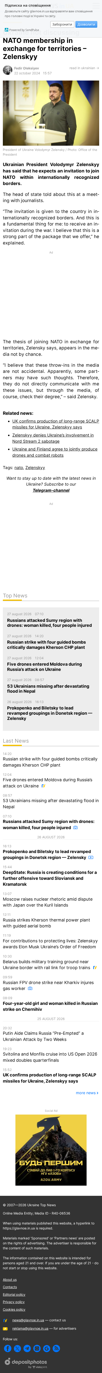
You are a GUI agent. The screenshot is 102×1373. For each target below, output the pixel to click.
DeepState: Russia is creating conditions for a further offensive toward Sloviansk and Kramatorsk (50, 876)
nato (18, 467)
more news (86, 1092)
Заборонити (62, 24)
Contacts (10, 1287)
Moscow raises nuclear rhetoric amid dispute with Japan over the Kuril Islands (48, 900)
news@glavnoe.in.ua (28, 1320)
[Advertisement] (51, 294)
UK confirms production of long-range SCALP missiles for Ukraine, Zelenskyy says (49, 1076)
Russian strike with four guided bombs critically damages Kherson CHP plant (50, 760)
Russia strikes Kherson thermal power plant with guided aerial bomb (46, 920)
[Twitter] (17, 1348)
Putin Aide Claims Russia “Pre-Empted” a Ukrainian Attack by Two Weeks (43, 1034)
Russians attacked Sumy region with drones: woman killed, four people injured (48, 822)
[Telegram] (27, 1348)
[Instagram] (37, 1348)
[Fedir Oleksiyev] (7, 74)
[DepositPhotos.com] (26, 1364)
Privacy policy (14, 1302)
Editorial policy (14, 1294)
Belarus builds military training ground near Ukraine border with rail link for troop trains (47, 962)
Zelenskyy (35, 467)
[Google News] (46, 1348)
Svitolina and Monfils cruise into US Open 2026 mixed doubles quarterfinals (50, 1055)
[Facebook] (7, 1348)
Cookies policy (14, 1309)
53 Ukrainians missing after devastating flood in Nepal (51, 801)
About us (10, 1280)
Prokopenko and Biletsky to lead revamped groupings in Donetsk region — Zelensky (47, 852)
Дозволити (86, 24)
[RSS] (56, 1348)
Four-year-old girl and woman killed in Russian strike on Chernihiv (50, 1004)
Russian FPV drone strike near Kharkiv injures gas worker (48, 983)
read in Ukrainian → (84, 68)
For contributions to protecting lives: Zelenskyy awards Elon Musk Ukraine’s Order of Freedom (50, 941)
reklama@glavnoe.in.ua (30, 1328)
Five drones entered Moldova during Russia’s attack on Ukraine (47, 780)
